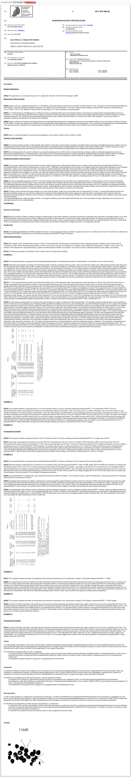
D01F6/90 (90, 25)
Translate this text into (6, 2)
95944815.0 (21, 30)
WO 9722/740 (69, 32)
